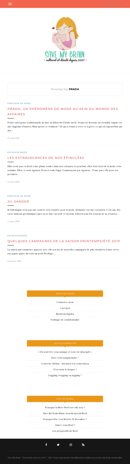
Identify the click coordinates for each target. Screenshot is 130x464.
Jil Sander (18, 201)
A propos (65, 308)
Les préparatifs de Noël (65, 430)
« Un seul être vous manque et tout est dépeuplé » (65, 351)
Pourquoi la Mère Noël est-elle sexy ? (65, 407)
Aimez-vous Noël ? (65, 425)
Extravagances (17, 152)
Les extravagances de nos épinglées (45, 158)
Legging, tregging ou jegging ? (65, 375)
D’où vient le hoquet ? (65, 369)
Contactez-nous (65, 302)
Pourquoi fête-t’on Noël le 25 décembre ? (65, 419)
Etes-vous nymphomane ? (65, 357)
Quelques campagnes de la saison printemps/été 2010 (63, 241)
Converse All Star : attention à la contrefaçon (65, 363)
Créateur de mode (19, 103)
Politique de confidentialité (65, 319)
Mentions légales (65, 313)
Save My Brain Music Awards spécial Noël (65, 413)
